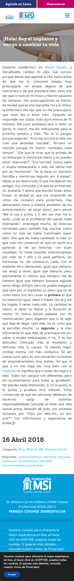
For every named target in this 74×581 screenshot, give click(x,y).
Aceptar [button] (12, 574)
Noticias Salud (55, 449)
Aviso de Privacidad (49, 549)
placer (31, 465)
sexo (40, 465)
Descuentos (56, 4)
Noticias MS (35, 449)
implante (9, 371)
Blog (21, 449)
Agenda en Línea (18, 4)
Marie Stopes (56, 67)
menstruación (28, 461)
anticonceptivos (30, 457)
